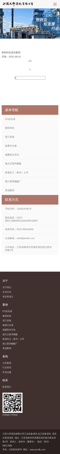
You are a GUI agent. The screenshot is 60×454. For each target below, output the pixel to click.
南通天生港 (11, 145)
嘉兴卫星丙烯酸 (13, 163)
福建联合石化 (12, 154)
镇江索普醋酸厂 (13, 181)
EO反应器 (10, 119)
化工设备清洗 (44, 433)
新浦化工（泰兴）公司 (16, 172)
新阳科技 (9, 128)
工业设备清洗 (30, 433)
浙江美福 (9, 136)
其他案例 (9, 190)
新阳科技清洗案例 (11, 52)
